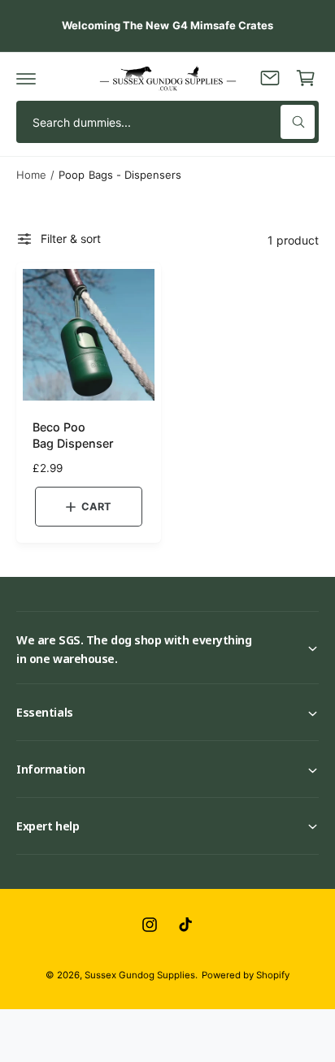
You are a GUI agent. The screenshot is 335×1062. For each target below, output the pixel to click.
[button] (26, 78)
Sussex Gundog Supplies (140, 975)
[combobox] (167, 122)
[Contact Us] (270, 78)
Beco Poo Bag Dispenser (73, 435)
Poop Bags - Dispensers (120, 174)
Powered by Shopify (245, 975)
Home (31, 174)
